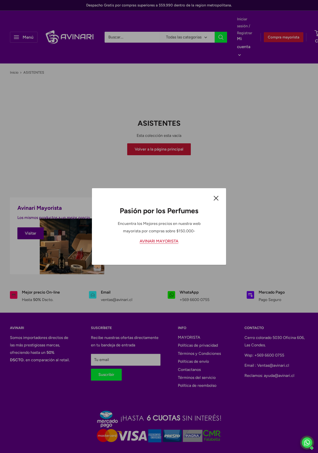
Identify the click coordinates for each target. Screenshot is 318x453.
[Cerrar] (216, 198)
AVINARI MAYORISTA (159, 241)
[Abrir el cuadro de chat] (307, 443)
